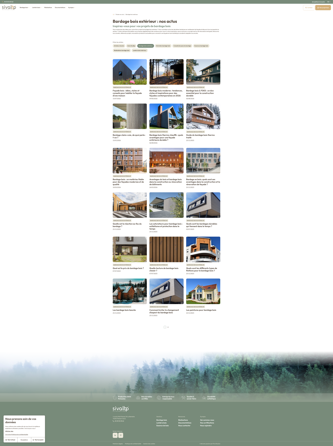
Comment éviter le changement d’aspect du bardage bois (164, 311)
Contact (309, 7)
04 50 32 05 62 (8, 2)
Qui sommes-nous (207, 420)
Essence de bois (162, 425)
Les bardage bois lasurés (124, 310)
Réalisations (48, 7)
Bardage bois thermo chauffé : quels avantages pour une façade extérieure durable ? (166, 137)
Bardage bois (24, 7)
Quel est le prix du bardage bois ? (128, 268)
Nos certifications (207, 423)
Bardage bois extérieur (146, 46)
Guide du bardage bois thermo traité (200, 136)
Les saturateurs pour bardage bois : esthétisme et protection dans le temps (166, 226)
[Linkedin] (115, 435)
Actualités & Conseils (318, 2)
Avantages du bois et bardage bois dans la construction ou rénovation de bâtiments (165, 182)
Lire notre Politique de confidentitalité (16, 434)
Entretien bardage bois (163, 46)
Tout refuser (11, 440)
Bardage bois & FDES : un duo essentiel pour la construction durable (200, 93)
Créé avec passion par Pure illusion (210, 443)
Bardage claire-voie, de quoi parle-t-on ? (129, 136)
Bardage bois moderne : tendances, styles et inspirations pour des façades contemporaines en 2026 (166, 93)
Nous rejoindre (206, 425)
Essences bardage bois (201, 46)
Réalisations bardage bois (121, 50)
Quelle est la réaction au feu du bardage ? (127, 225)
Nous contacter (184, 425)
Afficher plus (9, 431)
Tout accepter (39, 440)
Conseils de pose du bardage (182, 46)
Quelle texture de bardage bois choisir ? (163, 269)
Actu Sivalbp (131, 46)
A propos (71, 7)
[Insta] (120, 435)
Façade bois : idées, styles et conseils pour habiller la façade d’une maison (127, 93)
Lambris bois (36, 7)
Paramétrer (24, 440)
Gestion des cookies (149, 443)
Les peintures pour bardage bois (201, 310)
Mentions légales (118, 443)
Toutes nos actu (120, 14)
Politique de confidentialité (133, 443)
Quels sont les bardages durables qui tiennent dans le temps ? (201, 225)
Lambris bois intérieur (139, 50)
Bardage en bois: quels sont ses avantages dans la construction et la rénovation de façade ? (203, 182)
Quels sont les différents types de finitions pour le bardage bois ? (201, 269)
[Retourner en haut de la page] (329, 444)
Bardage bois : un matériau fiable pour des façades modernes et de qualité (128, 182)
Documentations (60, 7)
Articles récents (119, 46)
